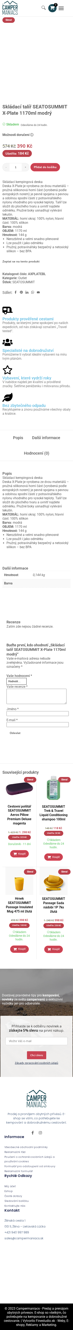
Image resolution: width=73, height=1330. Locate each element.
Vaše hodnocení (19, 676)
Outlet (22, 278)
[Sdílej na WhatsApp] (32, 292)
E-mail (12, 720)
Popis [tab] (18, 437)
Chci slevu (36, 1055)
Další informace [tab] (46, 437)
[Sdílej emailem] (38, 292)
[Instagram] (40, 1133)
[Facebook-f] (32, 1133)
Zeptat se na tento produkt (21, 261)
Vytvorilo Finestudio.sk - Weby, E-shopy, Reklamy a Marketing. (42, 1323)
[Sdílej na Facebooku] (15, 292)
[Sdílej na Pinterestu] (21, 292)
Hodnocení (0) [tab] (36, 453)
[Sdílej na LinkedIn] (27, 292)
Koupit (22, 853)
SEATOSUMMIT (23, 282)
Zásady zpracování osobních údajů (36, 1063)
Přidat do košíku (45, 167)
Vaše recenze (17, 687)
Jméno (12, 709)
